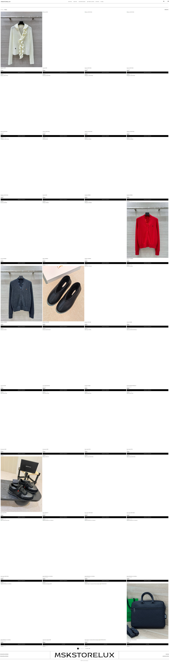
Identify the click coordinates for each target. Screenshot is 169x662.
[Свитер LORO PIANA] (63, 103)
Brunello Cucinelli (45, 577)
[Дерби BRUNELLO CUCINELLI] (63, 547)
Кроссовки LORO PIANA (89, 512)
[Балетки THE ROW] (63, 293)
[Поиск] (161, 2)
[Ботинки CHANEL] (105, 357)
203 (89, 648)
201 (86, 648)
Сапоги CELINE (129, 322)
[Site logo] (6, 1)
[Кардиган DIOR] (21, 39)
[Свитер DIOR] (63, 39)
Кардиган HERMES (88, 258)
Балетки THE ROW (46, 322)
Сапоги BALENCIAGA (46, 385)
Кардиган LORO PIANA (88, 131)
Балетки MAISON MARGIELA (131, 385)
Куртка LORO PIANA (4, 131)
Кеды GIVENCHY (45, 512)
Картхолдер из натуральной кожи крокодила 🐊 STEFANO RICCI (95, 639)
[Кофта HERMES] (63, 230)
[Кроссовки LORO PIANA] (105, 484)
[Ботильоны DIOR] (21, 420)
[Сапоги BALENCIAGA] (63, 357)
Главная (2, 9)
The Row (44, 323)
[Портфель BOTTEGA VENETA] (147, 611)
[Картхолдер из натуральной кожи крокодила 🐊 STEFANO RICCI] (105, 611)
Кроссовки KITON (87, 449)
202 (87, 648)
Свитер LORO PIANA (46, 131)
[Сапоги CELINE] (147, 293)
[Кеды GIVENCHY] (63, 484)
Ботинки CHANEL (88, 385)
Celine (128, 323)
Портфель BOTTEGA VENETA (132, 639)
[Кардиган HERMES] (105, 230)
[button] (63, 644)
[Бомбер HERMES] (105, 166)
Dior (1, 69)
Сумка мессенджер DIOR (47, 639)
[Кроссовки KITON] (105, 420)
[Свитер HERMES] (21, 230)
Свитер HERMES (3, 258)
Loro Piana (86, 69)
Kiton (85, 450)
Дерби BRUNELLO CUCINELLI (48, 576)
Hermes (86, 196)
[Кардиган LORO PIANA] (105, 103)
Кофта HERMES (45, 258)
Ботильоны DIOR (3, 449)
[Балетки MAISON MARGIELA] (147, 357)
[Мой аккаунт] (165, 2)
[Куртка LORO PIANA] (105, 39)
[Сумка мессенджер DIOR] (63, 611)
